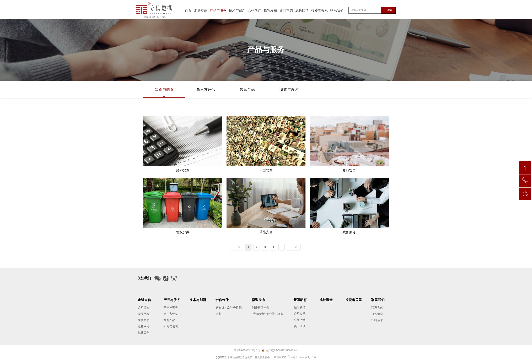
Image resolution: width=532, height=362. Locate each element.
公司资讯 (299, 313)
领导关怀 (299, 307)
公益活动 (299, 320)
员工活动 (299, 326)
